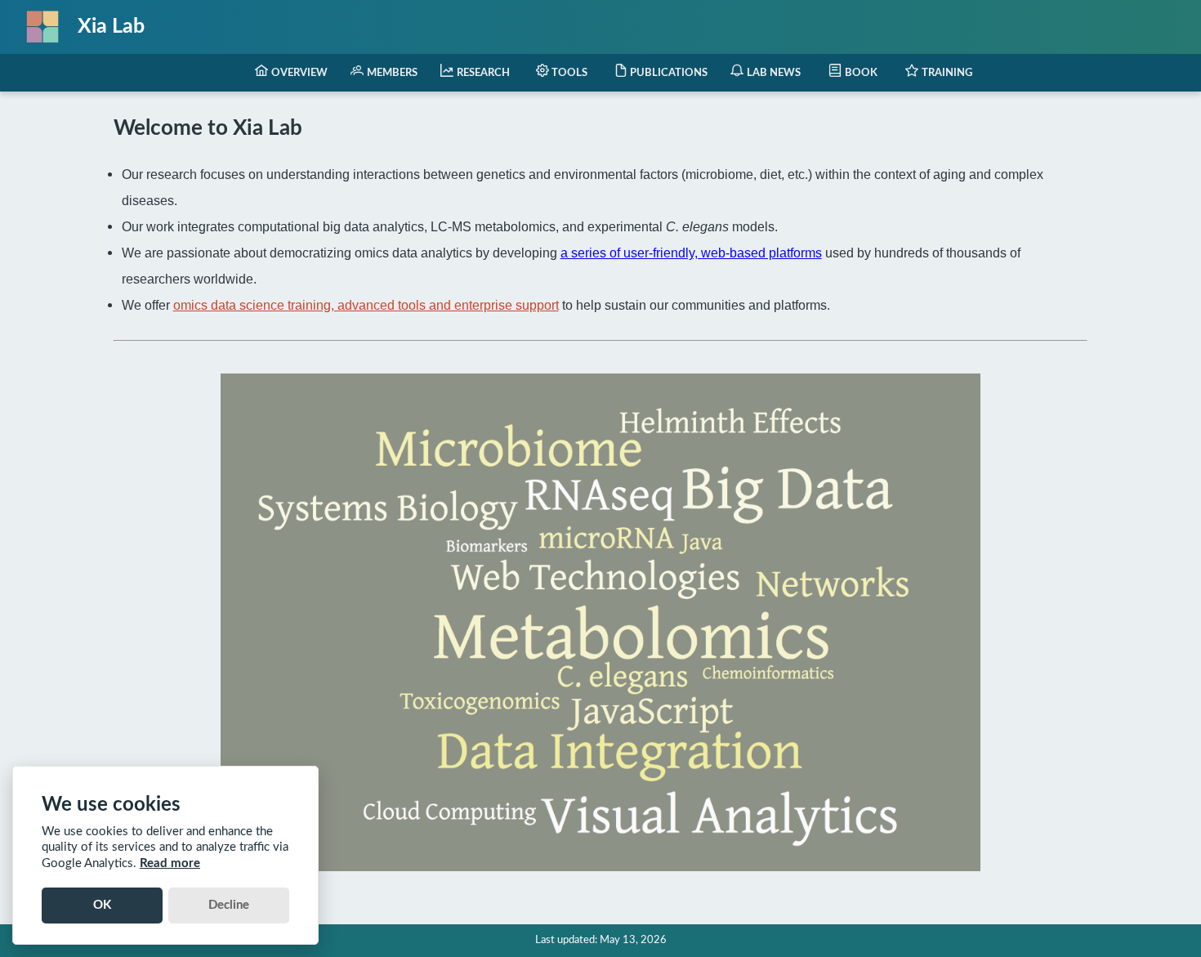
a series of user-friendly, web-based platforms (691, 252)
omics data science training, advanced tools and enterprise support (366, 304)
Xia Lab (111, 26)
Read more (170, 863)
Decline (228, 905)
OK (102, 905)
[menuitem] (291, 73)
